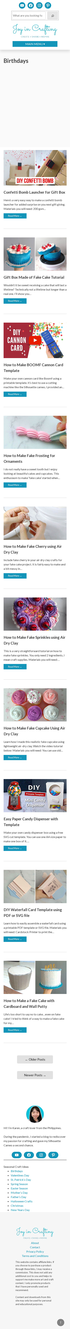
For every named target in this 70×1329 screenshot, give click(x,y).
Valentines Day (20, 1175)
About (35, 1243)
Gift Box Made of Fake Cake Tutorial (34, 277)
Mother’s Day (19, 1192)
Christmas (17, 1205)
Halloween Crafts (21, 1201)
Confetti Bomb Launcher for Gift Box (34, 192)
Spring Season (19, 1184)
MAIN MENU (34, 44)
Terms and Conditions (35, 1255)
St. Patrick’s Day (21, 1179)
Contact (35, 1247)
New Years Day (20, 1210)
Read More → (15, 215)
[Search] (52, 15)
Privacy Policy (35, 1251)
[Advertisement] (35, 106)
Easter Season (19, 1188)
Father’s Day (18, 1197)
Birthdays (17, 1171)
